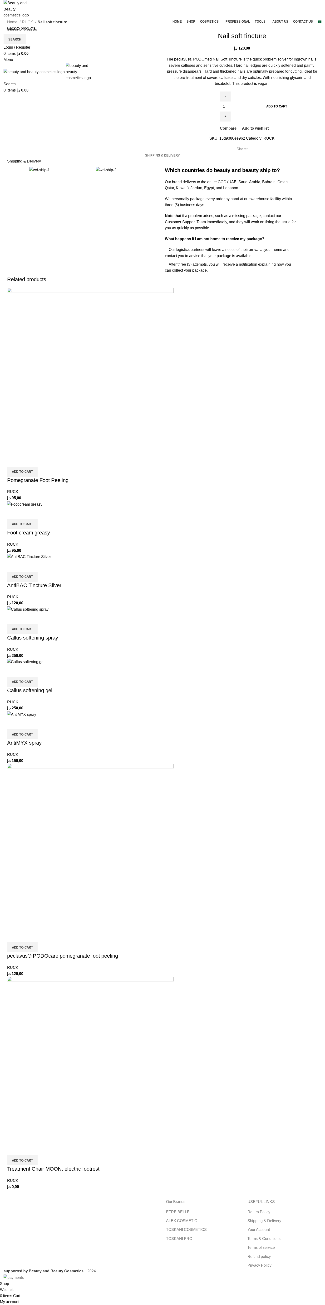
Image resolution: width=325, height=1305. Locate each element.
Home (12, 22)
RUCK (28, 22)
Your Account (258, 1230)
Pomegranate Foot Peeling (38, 480)
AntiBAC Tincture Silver (34, 585)
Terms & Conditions (264, 1239)
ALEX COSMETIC (181, 1221)
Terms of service (261, 1247)
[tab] (162, 155)
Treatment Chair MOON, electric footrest (53, 1169)
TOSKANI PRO (179, 1239)
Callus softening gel (29, 690)
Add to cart (276, 106)
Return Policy (258, 1212)
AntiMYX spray (24, 743)
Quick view (26, 461)
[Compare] (13, 461)
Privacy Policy (259, 1265)
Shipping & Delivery (264, 1221)
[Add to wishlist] (39, 461)
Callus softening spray (32, 638)
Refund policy (259, 1256)
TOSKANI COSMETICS (186, 1230)
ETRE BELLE (178, 1212)
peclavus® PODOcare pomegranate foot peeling (62, 956)
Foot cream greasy (28, 533)
